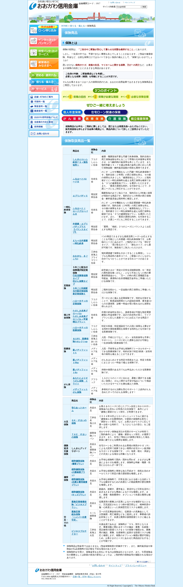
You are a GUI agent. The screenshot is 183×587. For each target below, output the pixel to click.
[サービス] (44, 91)
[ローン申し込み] (44, 35)
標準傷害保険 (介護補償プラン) (78, 472)
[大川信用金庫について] (44, 118)
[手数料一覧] (44, 103)
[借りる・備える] (44, 84)
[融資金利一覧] (44, 112)
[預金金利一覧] (44, 107)
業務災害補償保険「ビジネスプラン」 (79, 504)
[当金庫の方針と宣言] (44, 123)
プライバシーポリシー (136, 565)
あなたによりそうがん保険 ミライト (80, 381)
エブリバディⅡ (80, 196)
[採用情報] (44, 128)
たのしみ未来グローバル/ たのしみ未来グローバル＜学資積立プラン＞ (80, 316)
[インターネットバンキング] (44, 46)
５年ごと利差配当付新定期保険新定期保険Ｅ (80, 291)
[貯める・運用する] (44, 77)
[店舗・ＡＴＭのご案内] (44, 98)
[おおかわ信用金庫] (53, 8)
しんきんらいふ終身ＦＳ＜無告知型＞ (80, 162)
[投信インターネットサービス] (44, 57)
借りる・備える (77, 26)
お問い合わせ (115, 2)
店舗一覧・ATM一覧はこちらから (87, 577)
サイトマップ (130, 2)
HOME (64, 26)
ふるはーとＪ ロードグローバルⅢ (80, 211)
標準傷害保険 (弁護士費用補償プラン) (79, 482)
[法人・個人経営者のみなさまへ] (44, 68)
